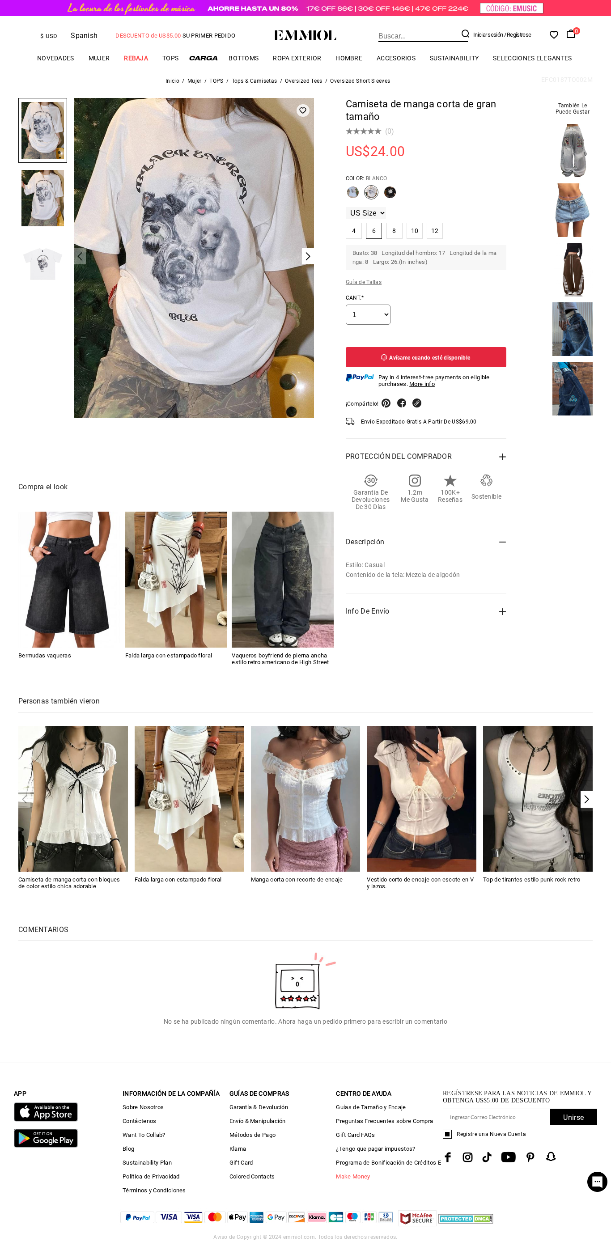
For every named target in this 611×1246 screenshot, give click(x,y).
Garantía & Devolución (258, 1107)
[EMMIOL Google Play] (46, 1145)
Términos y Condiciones (154, 1190)
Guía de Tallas (364, 282)
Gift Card (241, 1162)
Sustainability (454, 58)
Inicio (172, 81)
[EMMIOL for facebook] (448, 1157)
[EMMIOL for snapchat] (551, 1156)
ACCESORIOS (396, 58)
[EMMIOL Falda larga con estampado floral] (176, 580)
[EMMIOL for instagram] (468, 1157)
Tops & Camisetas (254, 81)
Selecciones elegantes (532, 58)
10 (415, 230)
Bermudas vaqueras (44, 655)
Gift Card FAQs (355, 1135)
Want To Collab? (144, 1135)
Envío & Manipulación (257, 1121)
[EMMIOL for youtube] (508, 1157)
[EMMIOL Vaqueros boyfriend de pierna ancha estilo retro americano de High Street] (283, 580)
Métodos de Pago (252, 1135)
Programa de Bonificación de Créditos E (388, 1162)
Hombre (348, 58)
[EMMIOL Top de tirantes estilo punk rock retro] (538, 798)
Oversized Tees (303, 81)
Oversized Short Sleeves (360, 81)
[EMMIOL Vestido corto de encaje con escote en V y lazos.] (421, 798)
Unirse (573, 1117)
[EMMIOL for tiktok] (487, 1157)
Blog (128, 1148)
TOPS (170, 58)
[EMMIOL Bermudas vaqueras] (69, 580)
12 (435, 230)
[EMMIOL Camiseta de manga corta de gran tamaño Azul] (353, 195)
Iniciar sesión (488, 34)
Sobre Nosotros (143, 1107)
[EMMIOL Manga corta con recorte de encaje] (306, 798)
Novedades (55, 58)
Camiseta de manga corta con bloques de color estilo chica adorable (69, 883)
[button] (587, 799)
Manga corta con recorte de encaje (297, 879)
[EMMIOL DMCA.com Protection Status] (465, 1224)
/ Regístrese (517, 34)
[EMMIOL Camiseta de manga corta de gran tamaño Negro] (390, 195)
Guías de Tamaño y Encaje (371, 1107)
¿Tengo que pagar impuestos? (375, 1148)
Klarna (237, 1148)
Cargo (203, 57)
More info (422, 384)
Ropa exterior (297, 58)
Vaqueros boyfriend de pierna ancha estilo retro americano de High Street (280, 658)
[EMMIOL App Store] (46, 1119)
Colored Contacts (252, 1176)
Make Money (353, 1176)
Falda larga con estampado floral (168, 655)
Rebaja (136, 58)
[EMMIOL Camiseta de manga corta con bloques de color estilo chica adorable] (73, 798)
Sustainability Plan (147, 1162)
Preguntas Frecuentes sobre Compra (384, 1121)
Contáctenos (139, 1121)
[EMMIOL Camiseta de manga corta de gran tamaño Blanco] (371, 195)
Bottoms (244, 58)
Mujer (99, 58)
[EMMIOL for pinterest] (530, 1157)
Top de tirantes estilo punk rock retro (531, 879)
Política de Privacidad (151, 1176)
